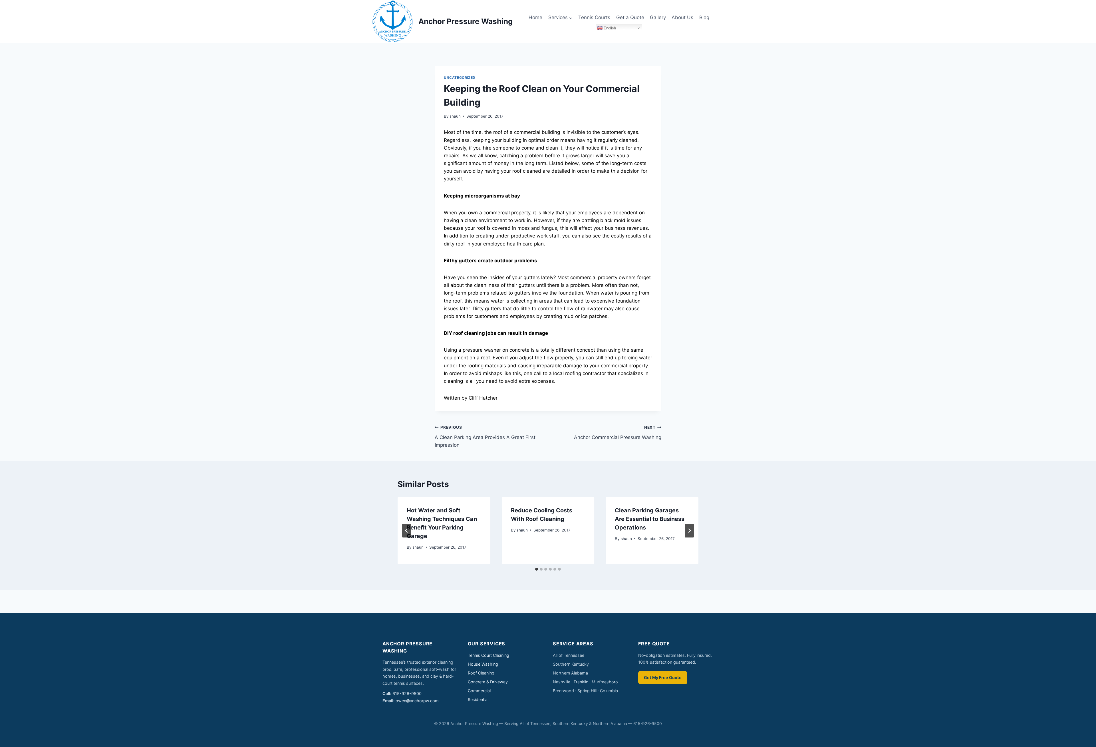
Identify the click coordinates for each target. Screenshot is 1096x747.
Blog (704, 17)
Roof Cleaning (481, 673)
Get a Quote (630, 17)
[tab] (536, 569)
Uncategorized (460, 77)
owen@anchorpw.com (417, 700)
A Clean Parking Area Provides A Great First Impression (485, 436)
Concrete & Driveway (488, 681)
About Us (682, 17)
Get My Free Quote (663, 677)
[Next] (689, 530)
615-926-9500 (407, 693)
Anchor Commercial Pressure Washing (617, 432)
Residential (478, 699)
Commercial (479, 690)
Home (535, 17)
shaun (455, 116)
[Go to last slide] (406, 530)
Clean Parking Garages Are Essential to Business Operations (649, 519)
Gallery (658, 17)
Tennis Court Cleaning (488, 655)
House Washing (483, 664)
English (609, 28)
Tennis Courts (594, 17)
